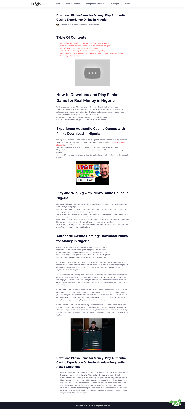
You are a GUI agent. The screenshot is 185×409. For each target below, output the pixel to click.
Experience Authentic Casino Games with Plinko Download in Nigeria (85, 46)
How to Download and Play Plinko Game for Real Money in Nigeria (84, 43)
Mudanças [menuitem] (115, 4)
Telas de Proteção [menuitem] (73, 4)
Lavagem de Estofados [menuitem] (95, 4)
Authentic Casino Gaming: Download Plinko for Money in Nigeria (83, 51)
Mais (127, 4)
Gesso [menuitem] (57, 4)
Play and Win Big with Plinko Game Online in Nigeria (79, 48)
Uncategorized (94, 25)
